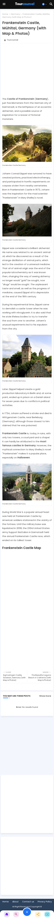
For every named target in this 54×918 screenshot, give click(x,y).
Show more (45, 695)
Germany (15, 14)
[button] (45, 4)
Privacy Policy (45, 901)
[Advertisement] (27, 70)
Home (5, 14)
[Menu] (4, 4)
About (15, 901)
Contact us (28, 901)
